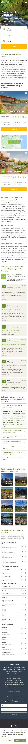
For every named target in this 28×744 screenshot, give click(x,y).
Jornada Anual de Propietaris (14, 678)
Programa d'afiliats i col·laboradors (14, 682)
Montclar (3, 56)
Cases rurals (4, 54)
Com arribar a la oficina (14, 676)
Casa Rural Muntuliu (15, 111)
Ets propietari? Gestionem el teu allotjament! (14, 667)
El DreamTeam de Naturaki (14, 674)
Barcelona (12, 54)
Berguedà (18, 54)
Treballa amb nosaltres (14, 689)
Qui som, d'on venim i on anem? (14, 671)
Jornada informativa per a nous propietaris (14, 669)
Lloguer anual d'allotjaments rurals (14, 687)
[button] (21, 102)
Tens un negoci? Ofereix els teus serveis (14, 684)
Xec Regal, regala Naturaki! (14, 680)
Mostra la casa (14, 129)
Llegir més (4, 299)
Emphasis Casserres (15, 171)
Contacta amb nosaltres (14, 691)
